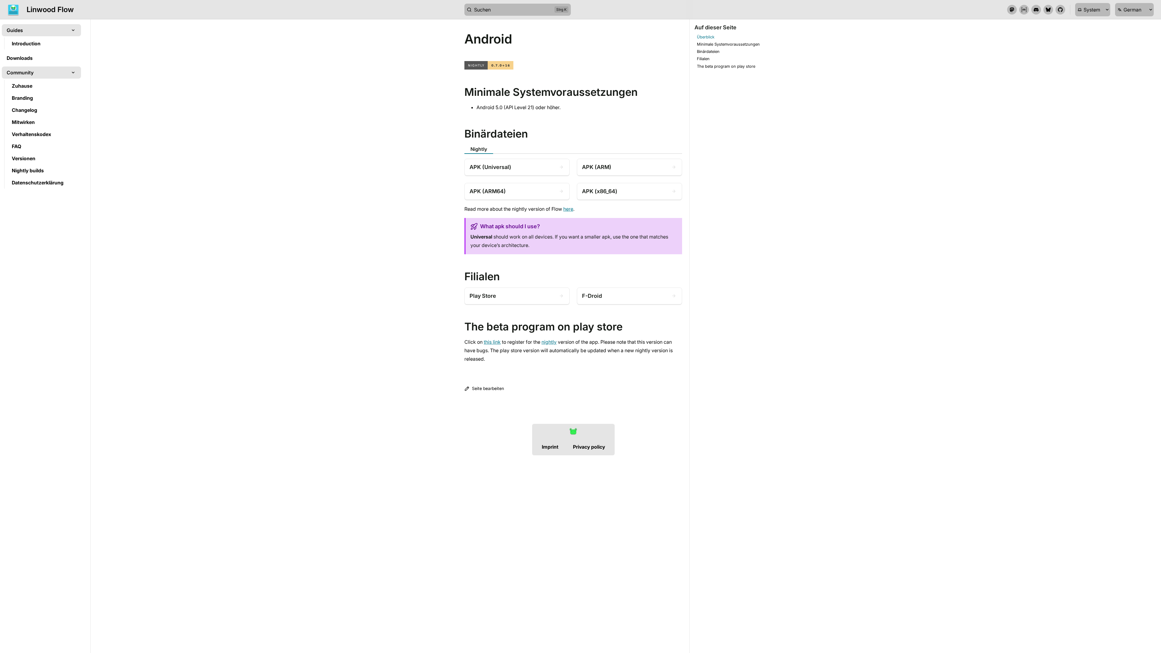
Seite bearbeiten (488, 388)
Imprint (550, 447)
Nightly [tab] (478, 149)
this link (492, 342)
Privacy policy (589, 447)
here (568, 209)
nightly (549, 342)
